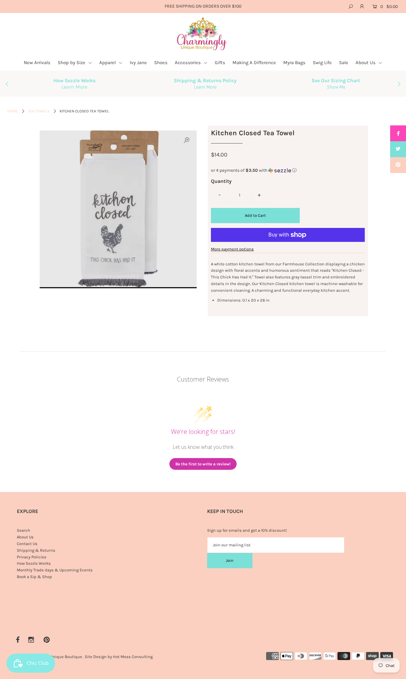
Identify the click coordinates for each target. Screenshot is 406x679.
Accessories (188, 62)
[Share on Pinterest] (398, 165)
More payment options (232, 249)
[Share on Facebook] (398, 133)
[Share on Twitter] (398, 149)
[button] (288, 170)
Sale (343, 62)
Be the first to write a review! (203, 464)
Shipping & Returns (36, 550)
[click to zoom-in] (186, 141)
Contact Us (27, 543)
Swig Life (322, 62)
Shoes (160, 62)
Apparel (108, 62)
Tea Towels (38, 111)
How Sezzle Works (34, 563)
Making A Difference (254, 62)
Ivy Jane (138, 62)
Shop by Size (72, 62)
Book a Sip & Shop (34, 576)
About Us (366, 62)
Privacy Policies (31, 557)
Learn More (74, 87)
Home (12, 111)
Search (23, 530)
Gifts (220, 62)
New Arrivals (37, 62)
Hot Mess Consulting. (133, 656)
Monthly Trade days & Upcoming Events (55, 570)
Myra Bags (294, 62)
